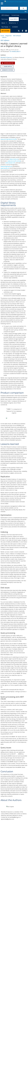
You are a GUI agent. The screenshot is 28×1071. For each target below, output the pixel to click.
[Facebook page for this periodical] (22, 31)
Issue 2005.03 (14, 19)
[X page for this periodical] (19, 31)
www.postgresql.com (6, 166)
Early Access (23, 19)
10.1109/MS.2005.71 (14, 51)
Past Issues (4, 19)
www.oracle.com (14, 159)
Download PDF (9, 63)
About (3, 23)
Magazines (8, 35)
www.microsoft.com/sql (14, 161)
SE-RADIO (15, 27)
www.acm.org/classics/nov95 (8, 139)
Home (2, 35)
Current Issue (15, 15)
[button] (26, 12)
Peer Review (5, 27)
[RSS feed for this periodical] (26, 31)
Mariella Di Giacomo (6, 57)
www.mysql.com (5, 168)
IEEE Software (5, 15)
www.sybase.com (10, 163)
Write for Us (12, 23)
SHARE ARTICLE (7, 66)
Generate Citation (7, 70)
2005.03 (4, 37)
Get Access (5, 30)
